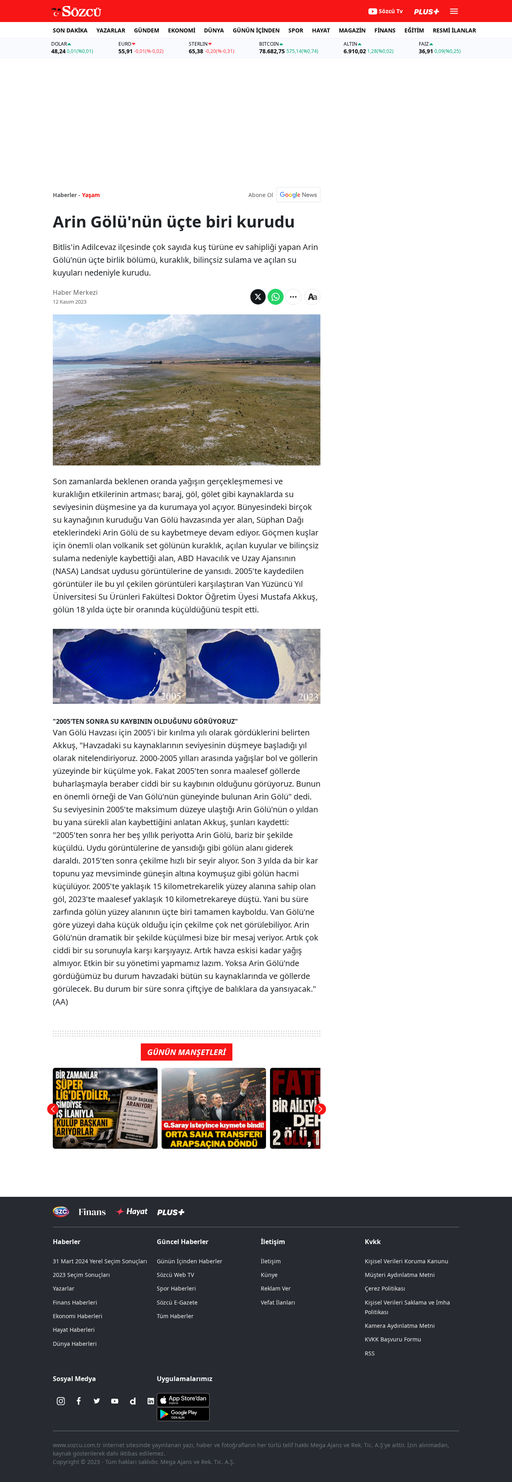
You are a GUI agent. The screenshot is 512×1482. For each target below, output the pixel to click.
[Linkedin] (151, 1401)
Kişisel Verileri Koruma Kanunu (406, 1261)
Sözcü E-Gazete (177, 1302)
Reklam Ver (276, 1288)
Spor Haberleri (176, 1288)
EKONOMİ (181, 30)
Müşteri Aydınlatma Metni (400, 1275)
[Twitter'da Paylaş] (258, 297)
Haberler (66, 1241)
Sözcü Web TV (175, 1275)
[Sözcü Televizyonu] (61, 1211)
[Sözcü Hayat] (131, 1211)
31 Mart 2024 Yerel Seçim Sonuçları (100, 1261)
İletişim (271, 1261)
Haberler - (66, 195)
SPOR (295, 30)
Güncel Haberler (182, 1241)
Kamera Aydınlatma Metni (400, 1325)
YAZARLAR (110, 30)
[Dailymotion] (133, 1401)
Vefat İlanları (278, 1302)
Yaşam (91, 195)
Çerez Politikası (385, 1288)
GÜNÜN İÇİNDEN (256, 30)
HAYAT (321, 30)
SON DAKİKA (70, 30)
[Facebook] (79, 1401)
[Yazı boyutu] (312, 297)
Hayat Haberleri (74, 1329)
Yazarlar (63, 1288)
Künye (269, 1275)
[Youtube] (115, 1401)
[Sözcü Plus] (170, 1211)
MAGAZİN (352, 30)
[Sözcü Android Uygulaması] (183, 1413)
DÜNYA (214, 30)
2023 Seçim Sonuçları (81, 1275)
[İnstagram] (61, 1401)
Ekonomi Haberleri (77, 1316)
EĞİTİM (414, 30)
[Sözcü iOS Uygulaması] (183, 1399)
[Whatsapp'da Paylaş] (276, 297)
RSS (370, 1353)
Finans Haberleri (75, 1302)
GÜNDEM (146, 30)
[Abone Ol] (298, 194)
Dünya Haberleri (75, 1343)
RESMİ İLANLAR (454, 30)
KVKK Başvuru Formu (393, 1339)
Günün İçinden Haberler (189, 1261)
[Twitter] (97, 1401)
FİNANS (385, 30)
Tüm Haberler (175, 1316)
